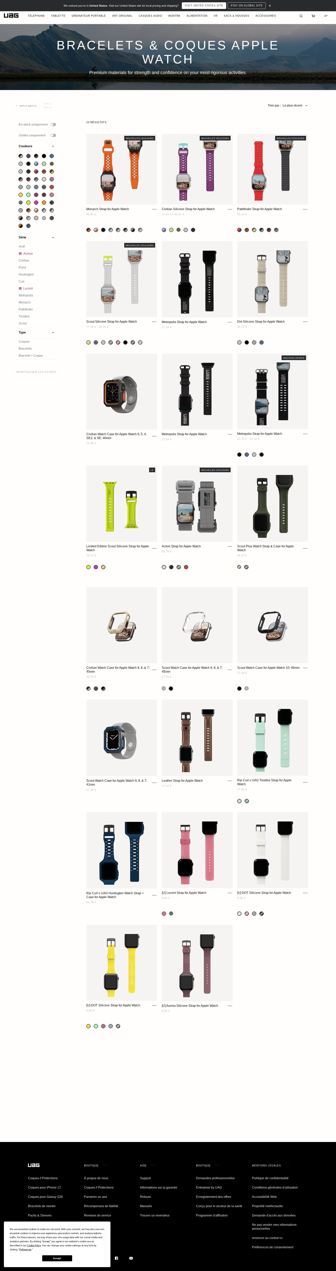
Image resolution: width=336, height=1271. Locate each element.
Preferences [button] (25, 1249)
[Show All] (53, 124)
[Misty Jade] (28, 187)
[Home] (11, 15)
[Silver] (20, 210)
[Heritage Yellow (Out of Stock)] (103, 567)
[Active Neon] (28, 202)
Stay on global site (247, 5)
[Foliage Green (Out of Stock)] (110, 342)
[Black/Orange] (20, 226)
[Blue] (36, 187)
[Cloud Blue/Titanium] (44, 210)
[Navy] (28, 226)
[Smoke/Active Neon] (44, 164)
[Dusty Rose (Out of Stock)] (247, 913)
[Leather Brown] (44, 195)
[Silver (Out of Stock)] (140, 342)
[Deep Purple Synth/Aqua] (36, 164)
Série (22, 237)
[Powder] (20, 171)
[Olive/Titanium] (52, 210)
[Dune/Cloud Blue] (36, 179)
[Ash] (21, 202)
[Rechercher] (301, 15)
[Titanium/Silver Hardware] (254, 454)
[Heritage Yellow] (44, 202)
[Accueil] (33, 1165)
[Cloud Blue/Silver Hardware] (247, 454)
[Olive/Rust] (28, 179)
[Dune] (36, 218)
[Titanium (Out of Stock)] (164, 567)
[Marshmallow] (44, 179)
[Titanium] (20, 164)
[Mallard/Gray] (28, 156)
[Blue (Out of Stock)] (247, 801)
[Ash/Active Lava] (36, 171)
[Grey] (20, 187)
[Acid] (20, 195)
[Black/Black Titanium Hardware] (261, 454)
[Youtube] (131, 1258)
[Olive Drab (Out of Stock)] (239, 567)
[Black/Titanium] (20, 179)
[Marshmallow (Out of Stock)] (239, 913)
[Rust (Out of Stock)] (118, 342)
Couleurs (25, 146)
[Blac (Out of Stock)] (261, 913)
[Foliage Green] (44, 187)
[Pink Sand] (52, 195)
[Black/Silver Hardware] (239, 454)
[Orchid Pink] (36, 202)
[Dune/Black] (20, 156)
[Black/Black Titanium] (28, 164)
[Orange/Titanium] (36, 210)
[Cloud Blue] (52, 156)
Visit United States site (204, 5)
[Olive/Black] (36, 156)
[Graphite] (171, 567)
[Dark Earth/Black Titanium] (20, 218)
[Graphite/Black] (28, 171)
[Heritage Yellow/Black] (52, 171)
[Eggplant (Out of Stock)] (133, 342)
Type (22, 332)
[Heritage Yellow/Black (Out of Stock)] (254, 230)
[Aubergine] (36, 195)
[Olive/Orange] (44, 171)
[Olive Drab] (52, 164)
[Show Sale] (53, 135)
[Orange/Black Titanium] (28, 210)
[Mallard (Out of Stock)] (246, 567)
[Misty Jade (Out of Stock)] (239, 801)
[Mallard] (52, 218)
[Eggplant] (52, 202)
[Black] (44, 156)
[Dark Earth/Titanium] (28, 218)
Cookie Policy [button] (34, 1245)
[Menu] (326, 15)
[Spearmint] (28, 195)
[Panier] (313, 15)
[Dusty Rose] (52, 179)
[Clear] (44, 218)
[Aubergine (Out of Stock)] (118, 1026)
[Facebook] (116, 1258)
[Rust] (52, 187)
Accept (57, 1258)
